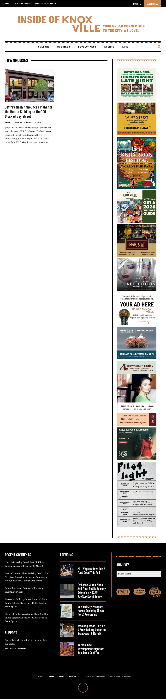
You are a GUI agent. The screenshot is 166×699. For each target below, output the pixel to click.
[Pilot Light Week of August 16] (136, 526)
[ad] (136, 324)
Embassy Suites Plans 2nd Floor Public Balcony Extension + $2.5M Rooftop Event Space (26, 603)
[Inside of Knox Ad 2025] (136, 100)
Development (87, 46)
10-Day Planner (22, 4)
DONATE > (22, 648)
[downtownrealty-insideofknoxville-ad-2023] (136, 425)
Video (61, 676)
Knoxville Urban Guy (14, 122)
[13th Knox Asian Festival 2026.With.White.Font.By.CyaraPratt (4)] (136, 188)
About (8, 4)
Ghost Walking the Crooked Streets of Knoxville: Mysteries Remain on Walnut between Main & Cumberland (27, 577)
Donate (137, 3)
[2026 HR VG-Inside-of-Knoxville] (136, 222)
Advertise (152, 3)
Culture (44, 46)
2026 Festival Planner (45, 4)
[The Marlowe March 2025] (136, 256)
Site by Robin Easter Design (120, 676)
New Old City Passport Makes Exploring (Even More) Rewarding (90, 610)
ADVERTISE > (10, 648)
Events (109, 46)
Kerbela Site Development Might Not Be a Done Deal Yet (90, 649)
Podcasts (74, 676)
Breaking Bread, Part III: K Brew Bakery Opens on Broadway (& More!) (91, 629)
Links (51, 676)
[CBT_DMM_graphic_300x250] (136, 459)
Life (125, 46)
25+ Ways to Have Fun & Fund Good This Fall (91, 570)
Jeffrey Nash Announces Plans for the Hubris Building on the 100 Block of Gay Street (28, 112)
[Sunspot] (136, 134)
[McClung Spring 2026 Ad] (136, 358)
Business (63, 46)
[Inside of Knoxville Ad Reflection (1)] (136, 290)
